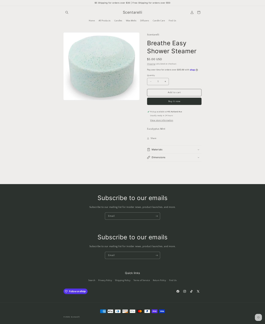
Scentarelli (75, 317)
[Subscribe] (156, 216)
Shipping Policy (122, 280)
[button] (66, 12)
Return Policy (159, 280)
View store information (161, 120)
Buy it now (174, 101)
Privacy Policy (105, 280)
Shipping (151, 64)
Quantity (151, 75)
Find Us (173, 280)
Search (91, 280)
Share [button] (153, 138)
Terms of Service (141, 280)
